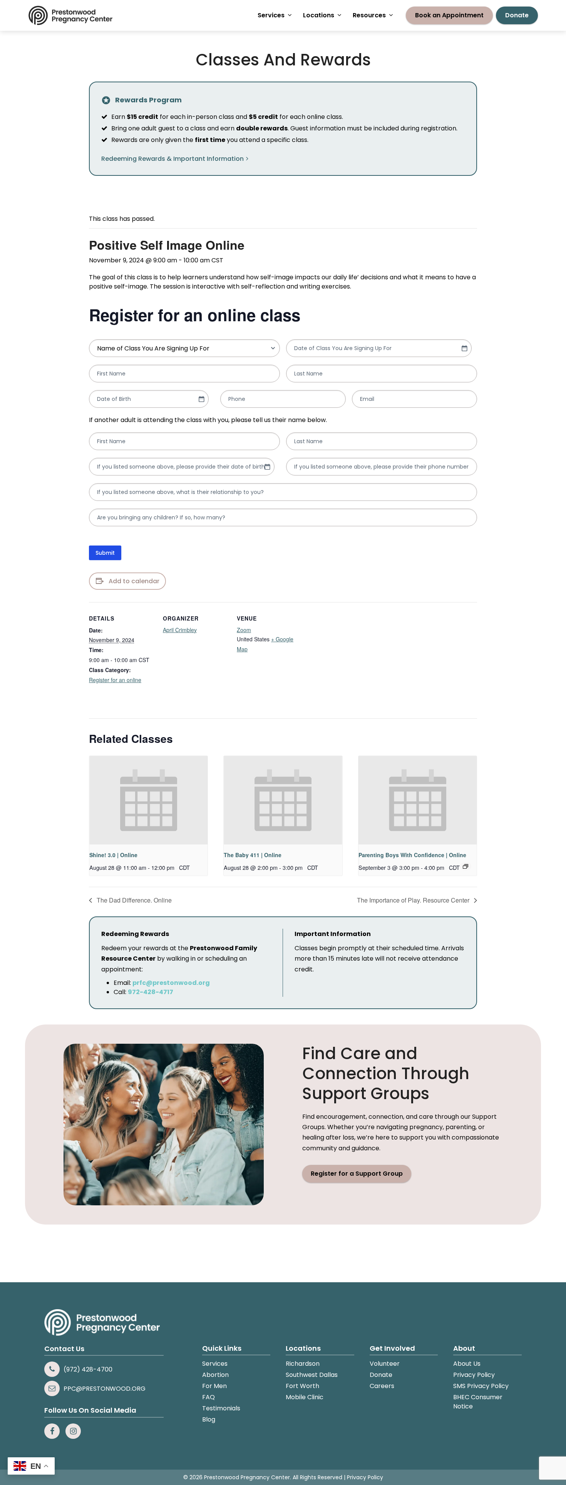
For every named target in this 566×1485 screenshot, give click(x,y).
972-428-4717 (150, 992)
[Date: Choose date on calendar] (464, 348)
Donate (381, 1374)
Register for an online (115, 680)
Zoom (244, 630)
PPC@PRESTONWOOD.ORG (105, 1388)
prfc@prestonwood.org (171, 982)
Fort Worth (302, 1386)
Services (215, 1363)
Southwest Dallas (312, 1374)
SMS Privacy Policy (481, 1386)
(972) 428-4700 (88, 1369)
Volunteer (385, 1363)
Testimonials (221, 1408)
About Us (467, 1363)
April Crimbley (180, 630)
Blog (208, 1419)
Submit (105, 553)
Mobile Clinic (304, 1397)
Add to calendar (134, 581)
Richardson (303, 1363)
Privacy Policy (474, 1374)
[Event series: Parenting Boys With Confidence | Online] (465, 866)
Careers (382, 1386)
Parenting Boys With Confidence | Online (412, 855)
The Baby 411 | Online (252, 855)
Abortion (215, 1374)
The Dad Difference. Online (133, 900)
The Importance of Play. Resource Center (414, 900)
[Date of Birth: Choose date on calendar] (201, 399)
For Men (214, 1386)
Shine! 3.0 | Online (113, 855)
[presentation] (148, 800)
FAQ (208, 1397)
